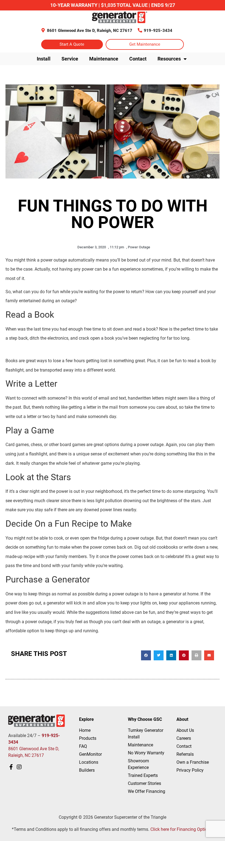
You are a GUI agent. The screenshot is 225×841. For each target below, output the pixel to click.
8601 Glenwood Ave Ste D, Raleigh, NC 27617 (89, 30)
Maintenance (103, 59)
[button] (146, 655)
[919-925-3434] (140, 30)
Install (43, 59)
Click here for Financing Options (181, 829)
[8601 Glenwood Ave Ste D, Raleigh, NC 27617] (43, 30)
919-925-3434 (158, 30)
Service (69, 59)
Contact (138, 59)
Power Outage (139, 247)
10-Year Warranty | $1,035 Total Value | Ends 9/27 (112, 5)
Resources (169, 59)
